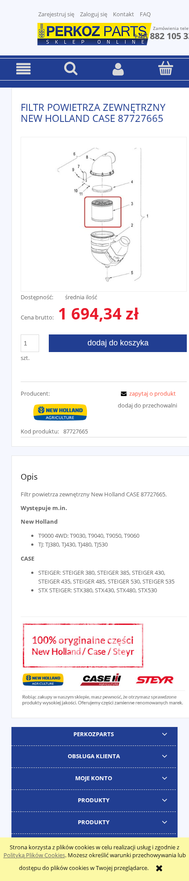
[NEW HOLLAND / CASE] (60, 412)
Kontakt (123, 14)
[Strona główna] (94, 33)
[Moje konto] (118, 69)
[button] (23, 69)
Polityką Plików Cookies (34, 855)
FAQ (145, 14)
